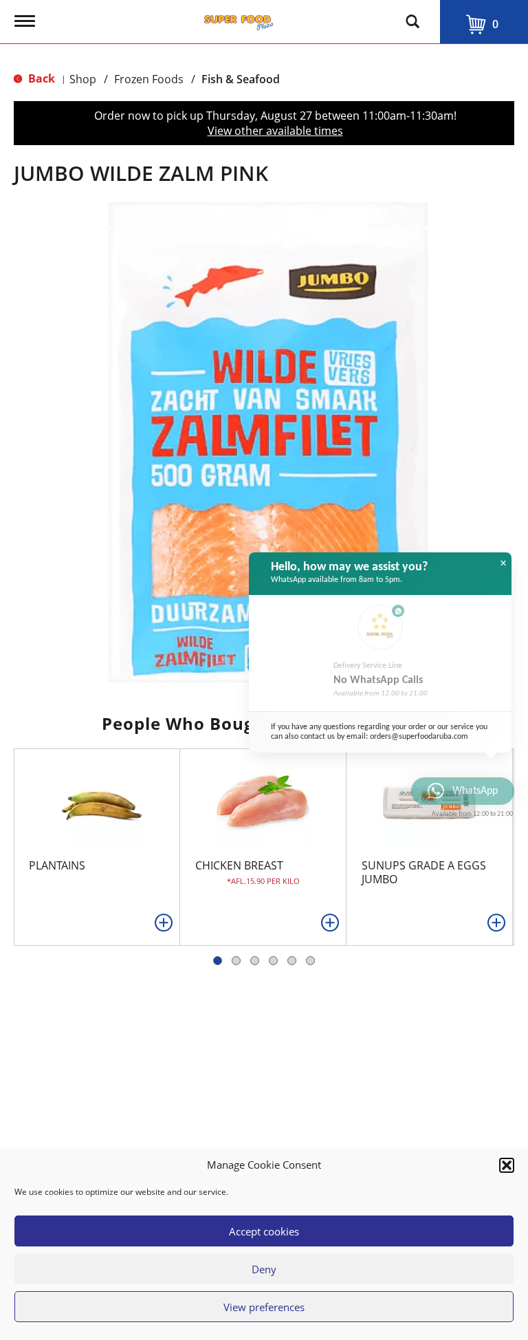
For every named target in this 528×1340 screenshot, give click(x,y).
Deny (264, 1269)
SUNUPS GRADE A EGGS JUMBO (424, 872)
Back (40, 78)
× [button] (503, 563)
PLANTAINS (57, 865)
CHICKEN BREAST (239, 865)
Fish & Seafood (240, 79)
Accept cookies (264, 1231)
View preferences (264, 1307)
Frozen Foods (149, 79)
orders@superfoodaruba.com (419, 737)
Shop (82, 79)
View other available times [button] (275, 130)
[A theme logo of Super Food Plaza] (238, 19)
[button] (507, 1165)
